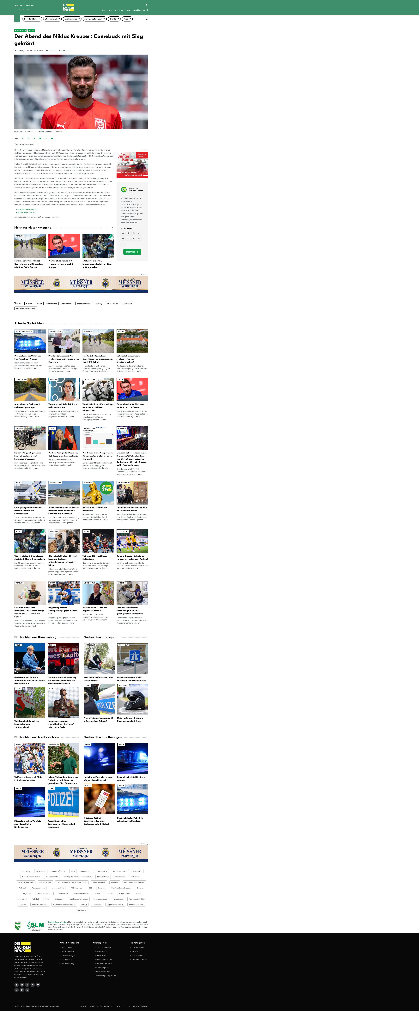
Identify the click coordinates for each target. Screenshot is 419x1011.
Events (113, 19)
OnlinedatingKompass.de (105, 976)
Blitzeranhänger (99, 882)
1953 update (123, 531)
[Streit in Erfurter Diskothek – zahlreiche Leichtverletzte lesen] (132, 799)
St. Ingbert (59, 899)
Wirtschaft (90, 645)
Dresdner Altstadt (44, 893)
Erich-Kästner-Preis (26, 882)
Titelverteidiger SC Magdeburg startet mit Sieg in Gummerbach (62, 264)
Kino (73, 871)
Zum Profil (130, 252)
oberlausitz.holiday (102, 972)
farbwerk (22, 888)
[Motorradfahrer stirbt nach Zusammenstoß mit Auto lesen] (132, 699)
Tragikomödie (124, 893)
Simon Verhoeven (101, 899)
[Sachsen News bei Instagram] (139, 233)
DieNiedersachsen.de (103, 959)
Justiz (87, 686)
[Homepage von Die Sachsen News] (16, 985)
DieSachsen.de (100, 951)
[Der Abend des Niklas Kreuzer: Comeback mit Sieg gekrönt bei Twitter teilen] (46, 138)
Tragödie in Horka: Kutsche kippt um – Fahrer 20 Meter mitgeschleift (97, 407)
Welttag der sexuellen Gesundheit (77, 877)
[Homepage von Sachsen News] (128, 233)
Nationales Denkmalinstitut (64, 904)
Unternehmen (68, 951)
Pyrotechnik (41, 871)
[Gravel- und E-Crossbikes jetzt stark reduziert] (98, 341)
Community (67, 959)
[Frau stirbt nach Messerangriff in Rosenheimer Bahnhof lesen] (99, 699)
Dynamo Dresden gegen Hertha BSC (72, 882)
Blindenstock (63, 893)
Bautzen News (124, 483)
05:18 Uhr (52, 50)
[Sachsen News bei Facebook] (128, 238)
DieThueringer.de (101, 967)
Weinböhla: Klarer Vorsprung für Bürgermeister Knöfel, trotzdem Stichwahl (97, 456)
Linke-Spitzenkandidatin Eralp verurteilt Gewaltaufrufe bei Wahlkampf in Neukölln (62, 681)
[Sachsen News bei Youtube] (123, 238)
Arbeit (97, 893)
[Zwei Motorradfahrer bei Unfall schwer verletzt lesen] (99, 658)
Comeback (127, 303)
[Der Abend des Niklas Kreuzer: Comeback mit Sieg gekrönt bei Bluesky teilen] (40, 138)
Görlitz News (89, 380)
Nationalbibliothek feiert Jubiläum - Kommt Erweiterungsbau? (128, 359)
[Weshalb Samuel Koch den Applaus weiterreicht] (98, 592)
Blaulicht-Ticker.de (102, 947)
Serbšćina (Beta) (140, 10)
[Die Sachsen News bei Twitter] (27, 990)
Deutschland (51, 303)
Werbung (88, 331)
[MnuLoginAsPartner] (146, 5)
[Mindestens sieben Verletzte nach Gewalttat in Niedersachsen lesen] (29, 802)
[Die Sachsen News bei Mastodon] (22, 990)
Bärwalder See (45, 882)
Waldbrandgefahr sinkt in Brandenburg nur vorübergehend (26, 724)
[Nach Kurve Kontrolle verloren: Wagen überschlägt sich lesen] (99, 758)
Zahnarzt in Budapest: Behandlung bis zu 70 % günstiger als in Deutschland (130, 611)
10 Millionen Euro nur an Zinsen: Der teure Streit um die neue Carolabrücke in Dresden (63, 511)
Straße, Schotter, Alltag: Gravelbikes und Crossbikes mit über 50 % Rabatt (97, 359)
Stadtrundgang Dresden (121, 888)
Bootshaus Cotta (120, 871)
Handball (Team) (58, 871)
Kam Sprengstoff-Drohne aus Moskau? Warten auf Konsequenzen (28, 511)
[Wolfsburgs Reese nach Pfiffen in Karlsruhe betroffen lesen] (29, 758)
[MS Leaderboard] (81, 284)
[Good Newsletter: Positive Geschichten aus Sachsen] (98, 492)
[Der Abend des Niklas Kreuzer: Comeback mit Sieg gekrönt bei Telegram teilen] (52, 138)
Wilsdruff (35, 899)
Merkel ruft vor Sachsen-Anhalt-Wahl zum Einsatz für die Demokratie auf (29, 681)
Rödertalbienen (38, 888)
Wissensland (51, 19)
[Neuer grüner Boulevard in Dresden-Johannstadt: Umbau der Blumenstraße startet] (64, 341)
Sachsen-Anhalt (83, 303)
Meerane (114, 882)
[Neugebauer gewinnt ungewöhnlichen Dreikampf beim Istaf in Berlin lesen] (63, 702)
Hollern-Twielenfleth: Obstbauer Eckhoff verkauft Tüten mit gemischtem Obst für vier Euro (63, 780)
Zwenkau (22, 904)
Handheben (85, 871)
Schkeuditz (137, 871)
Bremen (140, 888)
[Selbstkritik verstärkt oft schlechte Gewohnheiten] (64, 389)
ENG (110, 10)
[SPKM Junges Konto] (132, 165)
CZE (128, 10)
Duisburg (20, 50)
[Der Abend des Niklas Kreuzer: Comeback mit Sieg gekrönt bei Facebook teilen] (28, 138)
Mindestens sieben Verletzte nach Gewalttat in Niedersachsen (27, 824)
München (109, 893)
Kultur (121, 331)
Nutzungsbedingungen (138, 1006)
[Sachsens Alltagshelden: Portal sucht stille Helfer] (64, 541)
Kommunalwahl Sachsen (134, 882)
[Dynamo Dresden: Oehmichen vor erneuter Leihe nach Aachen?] (132, 541)
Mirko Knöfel (118, 899)
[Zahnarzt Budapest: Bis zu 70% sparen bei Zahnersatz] (132, 592)
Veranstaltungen (69, 963)
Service (83, 1006)
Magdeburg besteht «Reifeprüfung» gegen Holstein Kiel (63, 611)
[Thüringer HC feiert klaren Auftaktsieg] (98, 245)
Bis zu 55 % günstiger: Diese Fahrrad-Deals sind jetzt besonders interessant (27, 456)
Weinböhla (22, 899)
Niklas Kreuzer (112, 303)
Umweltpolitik (101, 871)
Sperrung (102, 888)
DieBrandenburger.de (103, 963)
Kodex (92, 1006)
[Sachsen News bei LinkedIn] (134, 233)
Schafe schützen (136, 904)
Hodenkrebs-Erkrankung (25, 308)
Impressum (104, 1006)
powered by (22, 9)
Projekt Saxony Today (57, 922)
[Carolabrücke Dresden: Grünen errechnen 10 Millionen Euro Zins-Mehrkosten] (64, 492)
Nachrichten (20, 31)
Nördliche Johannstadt (78, 899)
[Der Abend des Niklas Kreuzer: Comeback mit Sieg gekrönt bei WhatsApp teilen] (22, 138)
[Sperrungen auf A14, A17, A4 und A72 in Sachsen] (30, 389)
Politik (53, 428)
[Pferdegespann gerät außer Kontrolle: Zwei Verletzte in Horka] (98, 389)
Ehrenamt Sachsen (93, 19)
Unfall (18, 689)
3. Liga (39, 303)
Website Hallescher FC (27, 209)
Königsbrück (26, 893)
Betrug (84, 904)
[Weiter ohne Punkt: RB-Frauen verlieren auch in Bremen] (30, 245)
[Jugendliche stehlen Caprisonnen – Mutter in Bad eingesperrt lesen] (63, 802)
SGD (90, 888)
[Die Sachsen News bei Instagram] (27, 985)
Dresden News (30, 19)
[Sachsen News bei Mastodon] (139, 238)
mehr (35, 368)
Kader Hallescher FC (26, 212)
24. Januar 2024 (36, 50)
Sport (31, 31)
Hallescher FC (67, 303)
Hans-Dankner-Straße (31, 877)
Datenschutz (119, 1006)
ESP (122, 10)
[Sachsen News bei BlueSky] (134, 238)
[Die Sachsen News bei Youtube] (32, 985)
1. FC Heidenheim (76, 888)
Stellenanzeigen (68, 955)
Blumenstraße (103, 877)
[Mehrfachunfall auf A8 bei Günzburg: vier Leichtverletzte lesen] (132, 658)
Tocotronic (97, 904)
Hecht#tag (25, 871)
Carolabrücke (120, 877)
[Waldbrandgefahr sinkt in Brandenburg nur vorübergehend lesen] (29, 702)
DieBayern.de (100, 955)
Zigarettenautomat (115, 904)
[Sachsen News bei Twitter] (123, 243)
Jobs (126, 19)
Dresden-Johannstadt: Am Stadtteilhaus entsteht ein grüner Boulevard (64, 359)
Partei (138, 893)
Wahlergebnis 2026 (137, 899)
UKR (116, 10)
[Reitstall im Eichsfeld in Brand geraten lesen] (132, 758)
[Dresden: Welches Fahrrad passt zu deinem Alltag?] (30, 438)
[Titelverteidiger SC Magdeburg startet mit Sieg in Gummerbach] (64, 245)
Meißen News (71, 19)
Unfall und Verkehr (24, 331)
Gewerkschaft (52, 877)
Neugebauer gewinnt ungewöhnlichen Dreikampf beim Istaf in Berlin (61, 724)
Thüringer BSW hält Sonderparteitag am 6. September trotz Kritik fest (96, 821)
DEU (103, 10)
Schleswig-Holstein (81, 893)
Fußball (29, 303)
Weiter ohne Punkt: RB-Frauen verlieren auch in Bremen (27, 264)
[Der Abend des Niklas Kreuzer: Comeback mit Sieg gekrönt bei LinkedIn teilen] (34, 138)
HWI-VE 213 (135, 877)
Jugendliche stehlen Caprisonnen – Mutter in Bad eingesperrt (61, 824)
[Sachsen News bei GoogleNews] (123, 233)
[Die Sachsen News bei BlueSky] (16, 990)
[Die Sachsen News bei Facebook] (38, 985)
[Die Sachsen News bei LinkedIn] (22, 985)
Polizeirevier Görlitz (39, 904)
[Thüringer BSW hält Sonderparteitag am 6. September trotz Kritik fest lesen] (99, 799)
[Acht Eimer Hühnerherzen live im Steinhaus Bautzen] (132, 492)
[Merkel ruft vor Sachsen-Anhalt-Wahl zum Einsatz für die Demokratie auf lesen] (29, 658)
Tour (47, 899)
